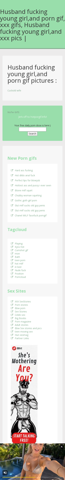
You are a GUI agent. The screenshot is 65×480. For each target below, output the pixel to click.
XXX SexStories (23, 301)
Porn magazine (23, 321)
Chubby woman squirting (28, 195)
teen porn (20, 260)
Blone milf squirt (23, 190)
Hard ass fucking (24, 170)
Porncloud (20, 277)
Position (19, 273)
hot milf (19, 263)
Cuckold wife (14, 90)
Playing (18, 243)
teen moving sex (24, 331)
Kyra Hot (19, 246)
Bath (17, 256)
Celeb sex (20, 314)
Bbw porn (20, 308)
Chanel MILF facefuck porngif (30, 215)
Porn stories (21, 304)
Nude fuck (20, 270)
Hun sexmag (21, 334)
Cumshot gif (21, 250)
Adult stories (21, 324)
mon (17, 253)
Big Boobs (20, 318)
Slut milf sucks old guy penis (30, 205)
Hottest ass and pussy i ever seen (33, 185)
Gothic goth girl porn (26, 200)
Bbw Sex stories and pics (28, 328)
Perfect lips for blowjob (27, 180)
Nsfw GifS (13, 112)
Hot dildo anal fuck (25, 175)
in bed (18, 266)
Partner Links (22, 338)
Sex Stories (21, 311)
